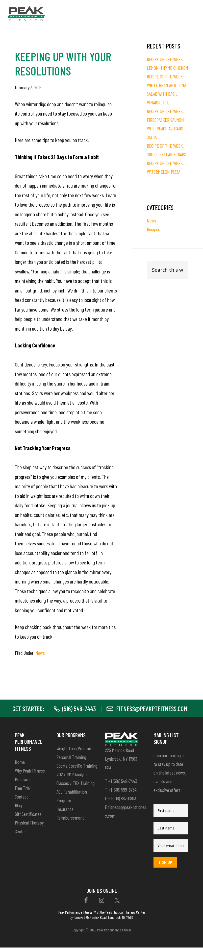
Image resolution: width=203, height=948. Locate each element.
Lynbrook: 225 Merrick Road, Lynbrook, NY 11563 (101, 917)
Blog (18, 805)
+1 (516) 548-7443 (122, 781)
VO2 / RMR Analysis (72, 774)
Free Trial (22, 788)
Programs (23, 779)
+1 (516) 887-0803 (122, 798)
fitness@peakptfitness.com (151, 708)
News (40, 653)
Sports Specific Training (76, 766)
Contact (21, 797)
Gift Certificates (28, 814)
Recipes (153, 229)
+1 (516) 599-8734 (122, 790)
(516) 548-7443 (79, 708)
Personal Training (71, 757)
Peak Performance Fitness (75, 912)
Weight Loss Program (74, 748)
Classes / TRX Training (75, 783)
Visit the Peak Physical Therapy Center (119, 912)
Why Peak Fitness (30, 771)
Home (20, 762)
